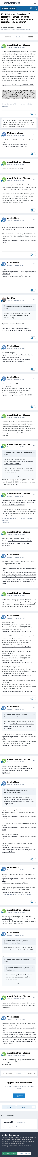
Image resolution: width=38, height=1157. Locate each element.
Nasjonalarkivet (11, 2)
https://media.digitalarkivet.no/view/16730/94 (16, 631)
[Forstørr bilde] (19, 94)
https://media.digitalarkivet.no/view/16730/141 (16, 675)
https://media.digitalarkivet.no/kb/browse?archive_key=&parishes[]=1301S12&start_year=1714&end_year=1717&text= (19, 850)
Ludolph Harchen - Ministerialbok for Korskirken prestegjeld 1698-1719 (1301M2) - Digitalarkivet (17, 543)
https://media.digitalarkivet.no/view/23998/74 (16, 892)
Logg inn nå (19, 1096)
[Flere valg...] (34, 46)
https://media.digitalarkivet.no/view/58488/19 (16, 276)
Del (9, 1107)
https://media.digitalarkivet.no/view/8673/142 (16, 745)
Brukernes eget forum (22, 29)
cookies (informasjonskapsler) (24, 1137)
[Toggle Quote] (5, 306)
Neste (30, 37)
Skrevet (16, 47)
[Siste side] (35, 37)
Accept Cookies (10, 1153)
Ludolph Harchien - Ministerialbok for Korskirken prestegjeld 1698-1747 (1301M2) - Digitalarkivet (17, 770)
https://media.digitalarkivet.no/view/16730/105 (17, 662)
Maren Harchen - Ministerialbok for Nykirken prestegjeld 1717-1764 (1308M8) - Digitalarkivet (19, 503)
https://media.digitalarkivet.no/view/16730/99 (16, 647)
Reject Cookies (24, 1153)
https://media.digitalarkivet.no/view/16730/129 (17, 395)
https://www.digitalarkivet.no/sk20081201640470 (18, 85)
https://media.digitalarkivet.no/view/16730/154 (17, 691)
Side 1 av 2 (19, 37)
